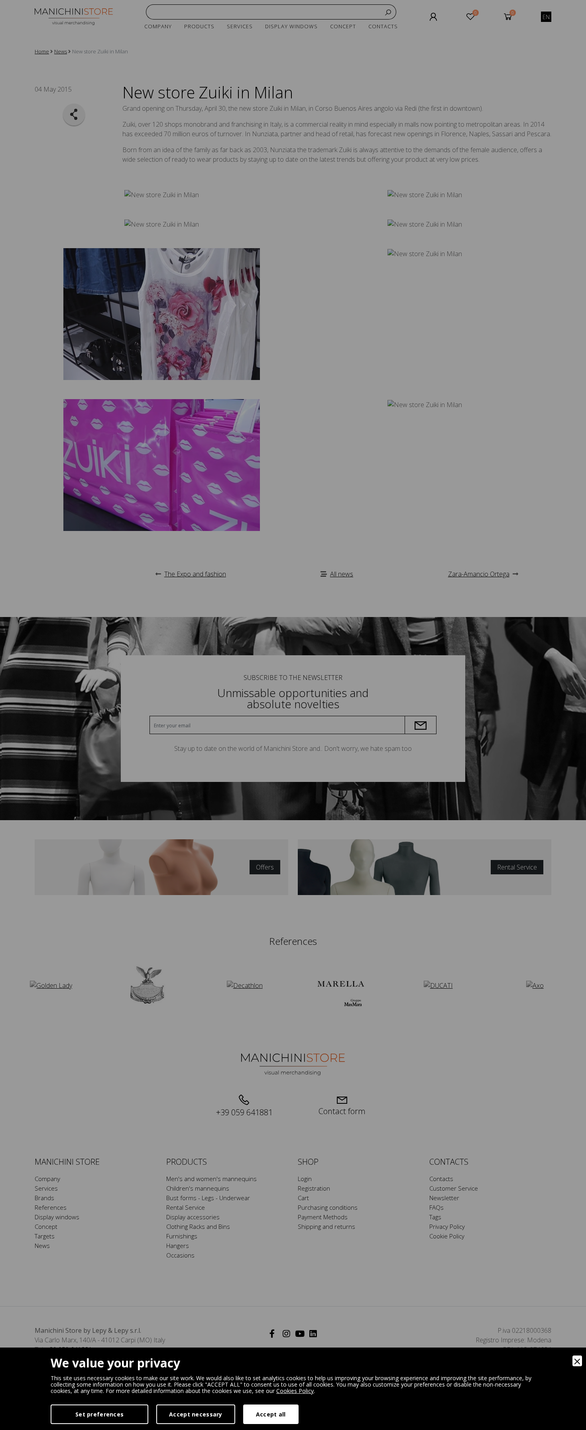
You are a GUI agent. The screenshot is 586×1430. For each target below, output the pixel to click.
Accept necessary (195, 1414)
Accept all (271, 1414)
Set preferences (99, 1414)
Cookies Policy (295, 1391)
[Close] (577, 1361)
